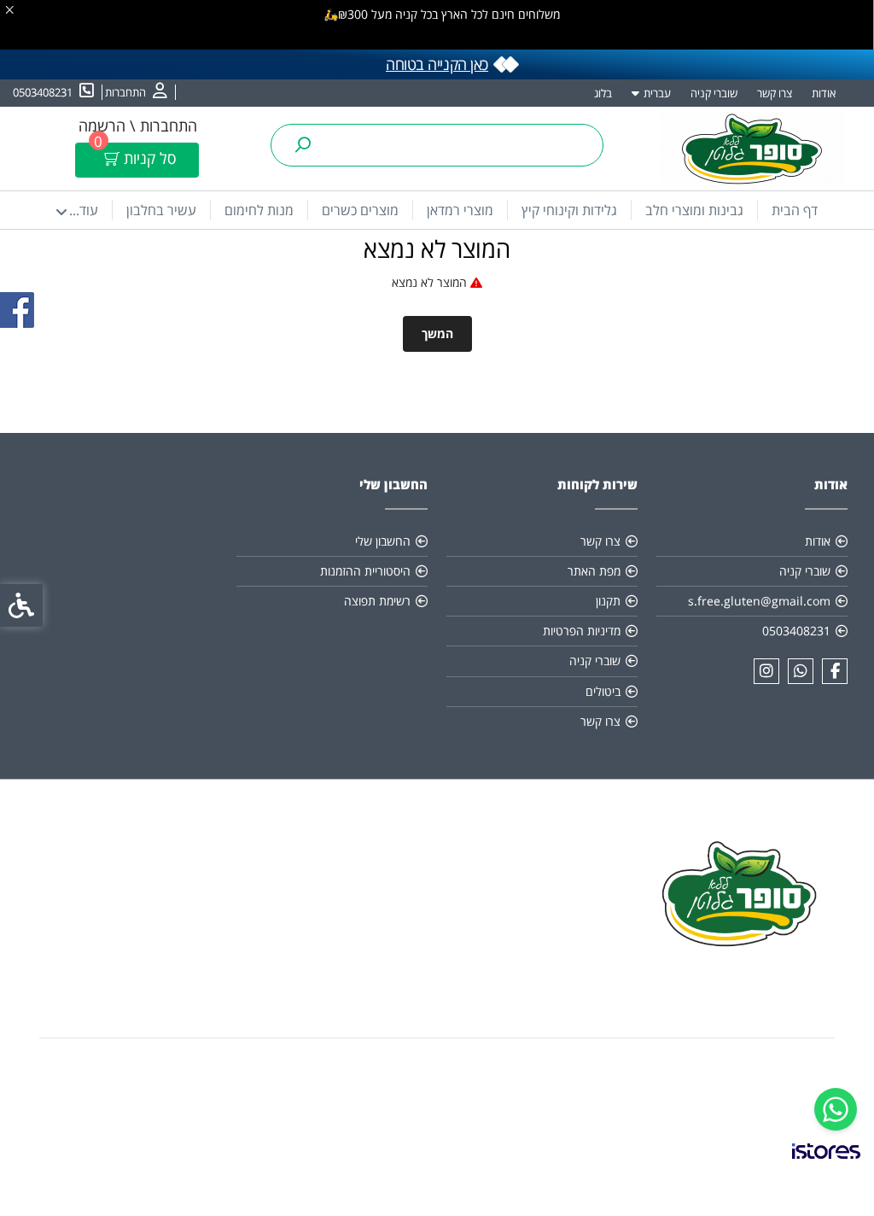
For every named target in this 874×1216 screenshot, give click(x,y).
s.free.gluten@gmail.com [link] (759, 601)
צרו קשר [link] (774, 93)
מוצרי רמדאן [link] (460, 210)
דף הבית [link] (795, 210)
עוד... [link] (83, 210)
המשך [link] (437, 333)
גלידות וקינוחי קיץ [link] (569, 210)
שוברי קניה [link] (713, 93)
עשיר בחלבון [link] (161, 210)
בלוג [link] (603, 93)
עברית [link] (657, 93)
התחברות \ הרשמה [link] (138, 125)
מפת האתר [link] (594, 571)
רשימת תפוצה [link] (377, 601)
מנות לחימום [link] (259, 210)
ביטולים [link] (603, 691)
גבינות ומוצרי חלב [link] (694, 210)
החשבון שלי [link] (383, 541)
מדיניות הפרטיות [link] (582, 631)
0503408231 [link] (796, 631)
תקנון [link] (608, 601)
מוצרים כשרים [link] (360, 210)
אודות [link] (824, 93)
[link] (835, 1109)
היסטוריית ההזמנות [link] (365, 571)
